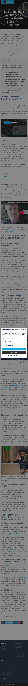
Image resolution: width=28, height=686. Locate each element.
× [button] (25, 329)
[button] (14, 355)
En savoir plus (13, 336)
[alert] (14, 343)
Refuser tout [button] (14, 352)
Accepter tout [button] (14, 349)
